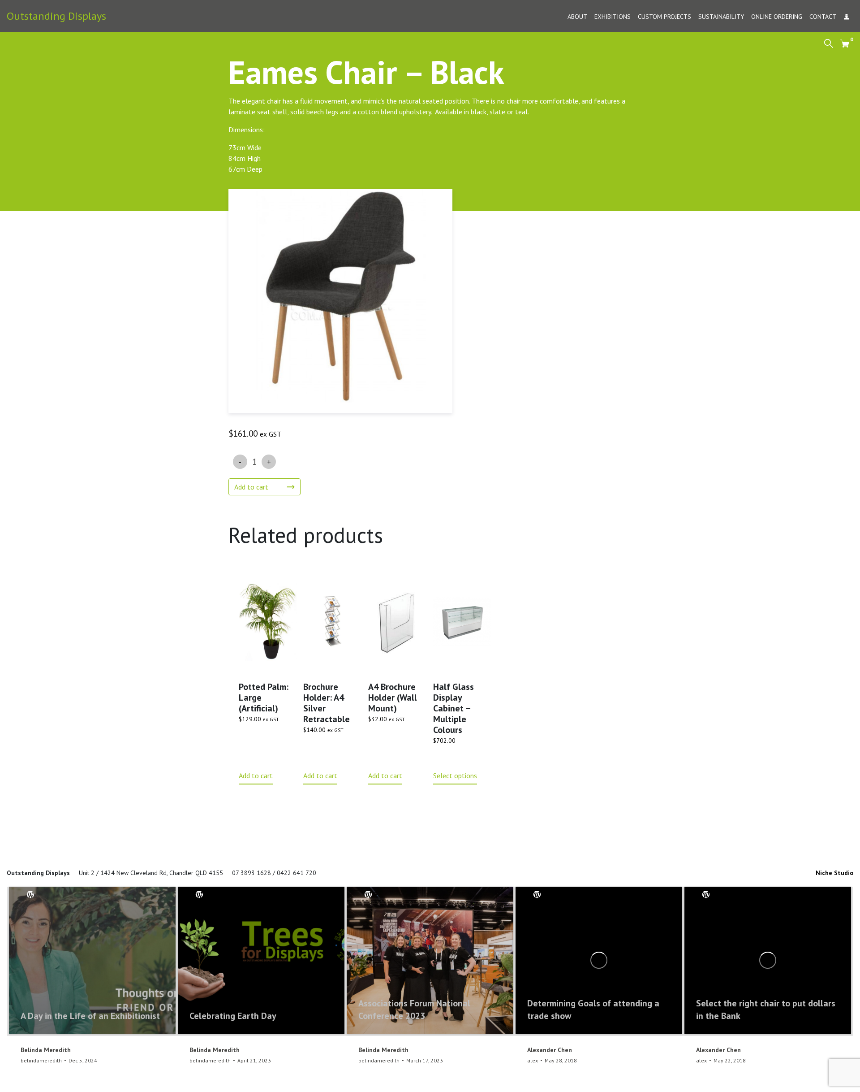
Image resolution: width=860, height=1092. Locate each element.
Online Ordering (776, 17)
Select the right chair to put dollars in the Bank (765, 1009)
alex (532, 1060)
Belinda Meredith (46, 1050)
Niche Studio (834, 873)
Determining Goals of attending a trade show (593, 1009)
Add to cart (251, 486)
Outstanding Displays (56, 16)
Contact (822, 17)
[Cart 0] (844, 43)
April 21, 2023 (254, 1060)
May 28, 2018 (561, 1060)
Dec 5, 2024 (83, 1060)
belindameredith (41, 1060)
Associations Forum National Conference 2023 (414, 1009)
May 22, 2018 (730, 1060)
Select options (455, 775)
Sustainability (721, 17)
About (577, 17)
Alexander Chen (549, 1050)
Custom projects (664, 17)
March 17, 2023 (424, 1060)
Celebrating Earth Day (232, 1016)
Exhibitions (612, 17)
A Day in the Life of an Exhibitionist (90, 1016)
